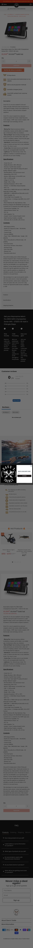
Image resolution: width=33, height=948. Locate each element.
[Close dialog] (31, 466)
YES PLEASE (24, 475)
